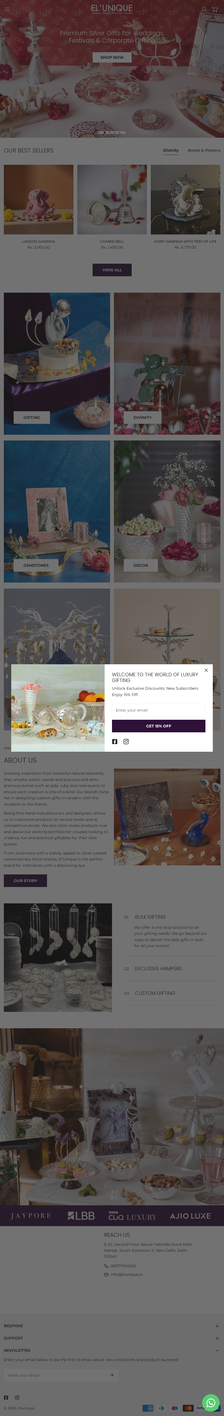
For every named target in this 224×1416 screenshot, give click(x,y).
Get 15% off (158, 726)
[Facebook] (114, 741)
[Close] (206, 670)
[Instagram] (126, 741)
